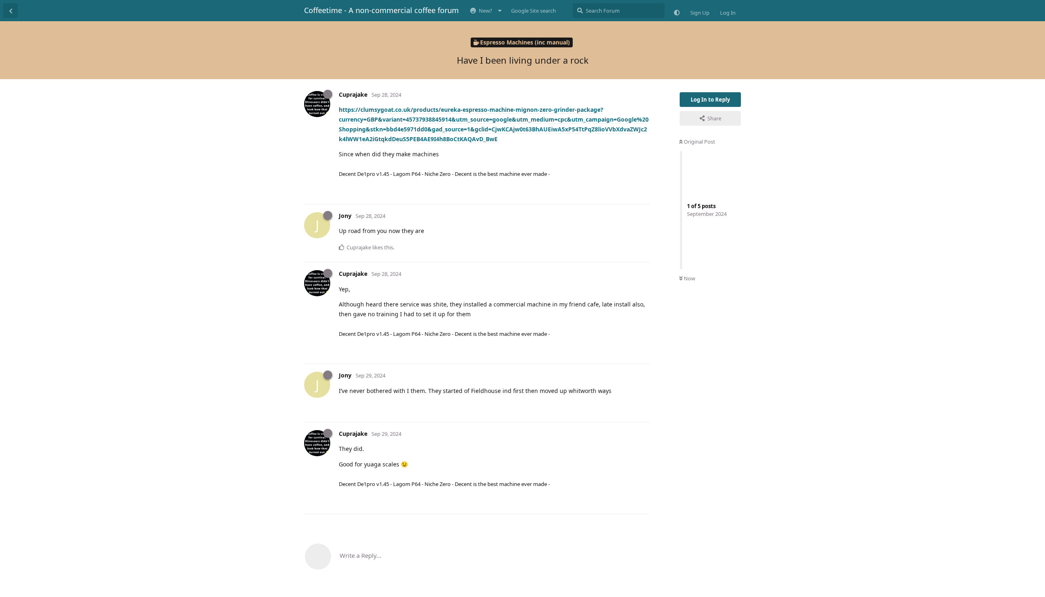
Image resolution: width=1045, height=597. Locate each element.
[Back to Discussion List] (10, 10)
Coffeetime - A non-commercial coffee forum (381, 10)
